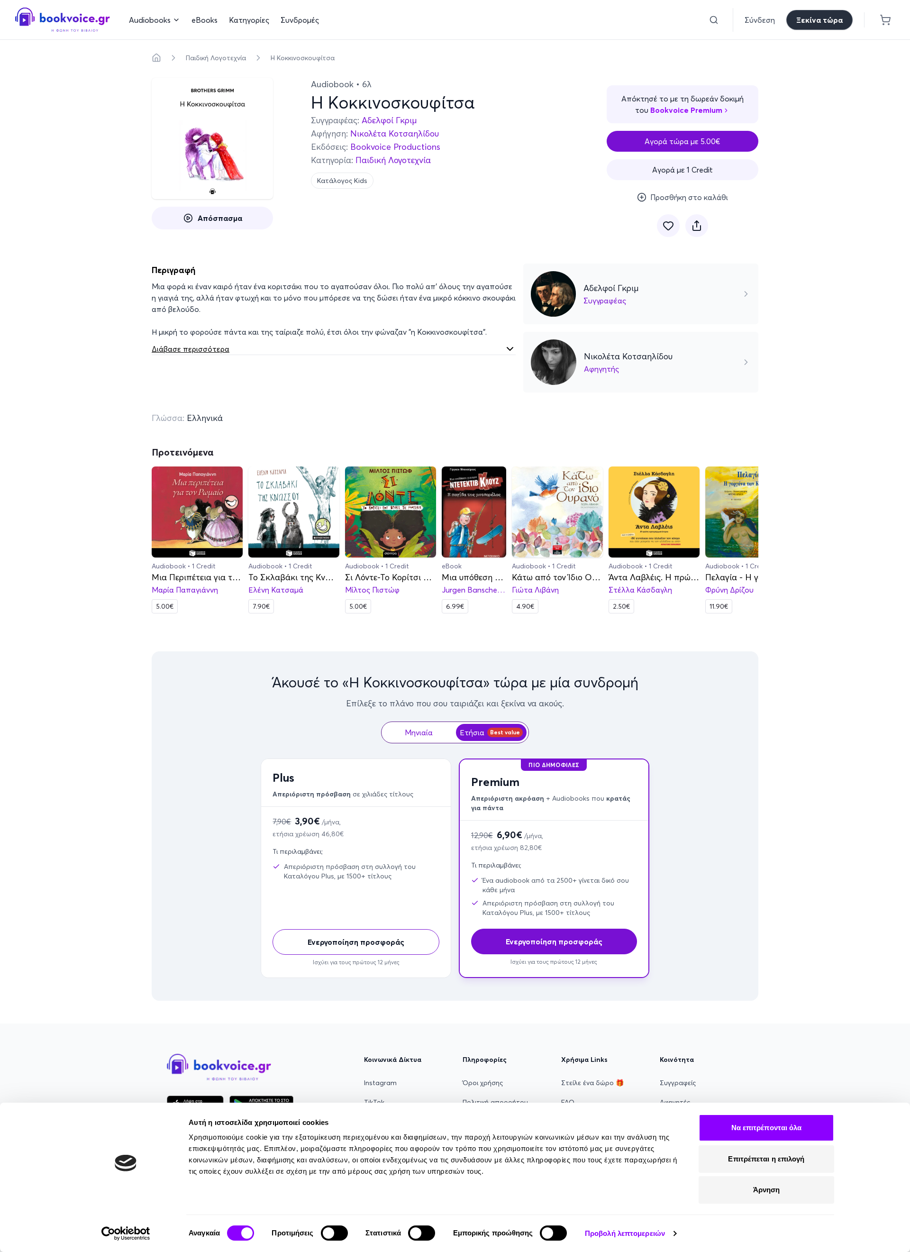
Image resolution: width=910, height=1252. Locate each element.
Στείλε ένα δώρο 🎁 (592, 1082)
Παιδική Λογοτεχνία (216, 58)
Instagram (380, 1082)
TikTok (374, 1102)
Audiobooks (150, 20)
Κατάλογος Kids (342, 180)
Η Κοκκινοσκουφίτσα (303, 58)
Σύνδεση (760, 20)
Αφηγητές (675, 1102)
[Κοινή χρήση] (696, 225)
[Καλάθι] (885, 20)
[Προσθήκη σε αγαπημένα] (668, 225)
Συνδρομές (300, 20)
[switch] (334, 1233)
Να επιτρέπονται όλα (766, 1128)
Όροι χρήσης (483, 1082)
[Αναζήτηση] (713, 19)
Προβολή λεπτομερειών (625, 1233)
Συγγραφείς (678, 1082)
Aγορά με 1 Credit (682, 169)
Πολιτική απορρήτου (495, 1102)
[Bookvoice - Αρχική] (62, 20)
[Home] (156, 58)
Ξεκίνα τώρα (819, 20)
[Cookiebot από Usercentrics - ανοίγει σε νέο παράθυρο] (125, 1233)
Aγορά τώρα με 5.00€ (682, 141)
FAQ (567, 1102)
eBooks (204, 20)
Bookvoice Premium (686, 110)
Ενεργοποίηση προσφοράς (356, 942)
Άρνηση (766, 1190)
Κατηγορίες (249, 20)
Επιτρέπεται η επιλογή (766, 1159)
